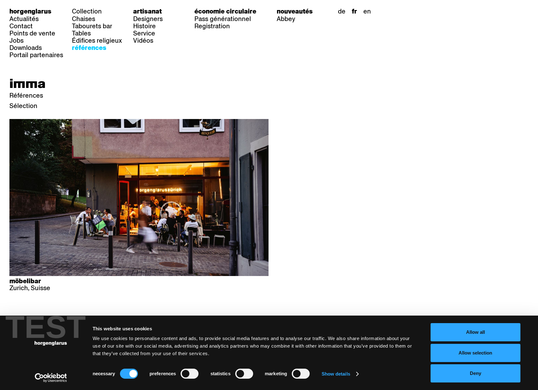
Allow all (475, 332)
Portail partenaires (36, 55)
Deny (475, 373)
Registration (212, 26)
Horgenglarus (30, 11)
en (367, 11)
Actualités (24, 19)
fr (354, 11)
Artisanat (147, 11)
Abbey (286, 19)
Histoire (144, 26)
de (341, 11)
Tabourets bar (92, 26)
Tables (81, 33)
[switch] (189, 374)
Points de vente (32, 33)
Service (144, 33)
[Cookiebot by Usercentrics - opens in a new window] (50, 377)
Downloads (25, 48)
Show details (336, 373)
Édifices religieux (97, 40)
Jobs (16, 40)
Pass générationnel (222, 19)
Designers (148, 19)
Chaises (83, 19)
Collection (87, 11)
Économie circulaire (225, 11)
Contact (21, 26)
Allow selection (475, 352)
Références (89, 48)
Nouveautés (295, 11)
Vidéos (143, 40)
